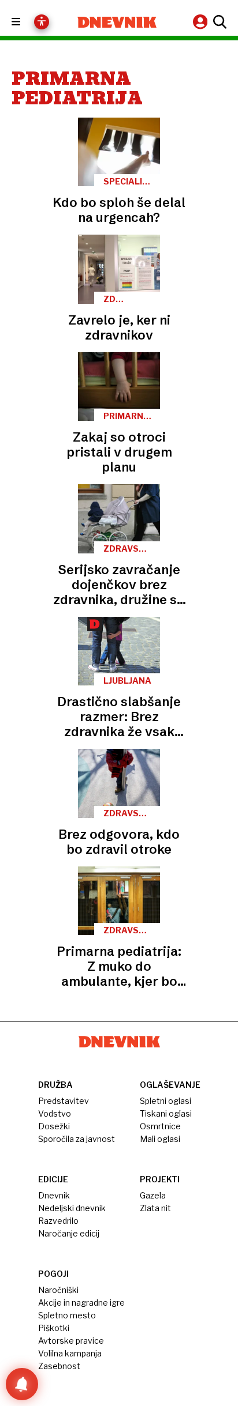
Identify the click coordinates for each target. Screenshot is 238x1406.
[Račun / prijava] (201, 21)
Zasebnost (59, 1366)
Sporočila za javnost (76, 1139)
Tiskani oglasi (166, 1113)
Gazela (153, 1195)
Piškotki (53, 1328)
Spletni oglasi (165, 1101)
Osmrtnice (160, 1126)
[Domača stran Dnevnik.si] (117, 22)
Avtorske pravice (71, 1340)
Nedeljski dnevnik (72, 1208)
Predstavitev (63, 1101)
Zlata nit (155, 1208)
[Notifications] (22, 1384)
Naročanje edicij (68, 1233)
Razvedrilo (58, 1221)
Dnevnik (54, 1195)
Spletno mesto (67, 1315)
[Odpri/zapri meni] (26, 22)
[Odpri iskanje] (218, 22)
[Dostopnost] (41, 21)
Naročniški (58, 1290)
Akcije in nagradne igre (81, 1302)
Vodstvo (54, 1113)
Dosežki (54, 1126)
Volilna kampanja (70, 1353)
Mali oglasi (160, 1139)
